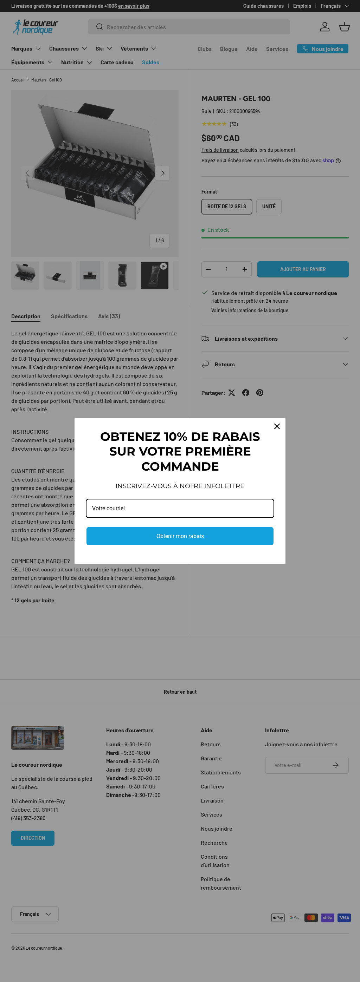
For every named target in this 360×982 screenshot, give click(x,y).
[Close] (277, 426)
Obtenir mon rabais (180, 536)
